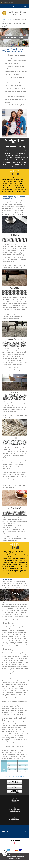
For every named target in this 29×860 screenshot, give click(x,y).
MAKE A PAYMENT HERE (8, 2)
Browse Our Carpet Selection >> (15, 776)
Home (3, 19)
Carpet (9, 19)
